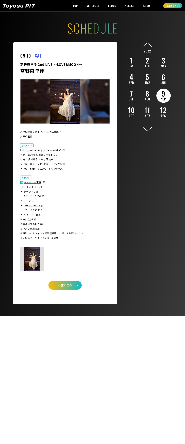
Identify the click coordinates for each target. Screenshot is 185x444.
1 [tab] (65, 125)
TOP (75, 6)
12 (163, 111)
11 (147, 111)
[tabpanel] (65, 101)
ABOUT (147, 6)
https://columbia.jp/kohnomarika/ (40, 150)
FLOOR (112, 6)
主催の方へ (172, 5)
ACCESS (129, 6)
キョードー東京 (32, 182)
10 (131, 111)
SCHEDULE (93, 6)
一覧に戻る (65, 285)
